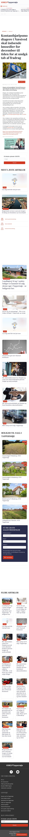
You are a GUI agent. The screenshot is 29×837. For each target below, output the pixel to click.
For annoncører (4, 781)
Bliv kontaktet (8, 557)
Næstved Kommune (5, 806)
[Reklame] (14, 143)
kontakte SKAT (10, 127)
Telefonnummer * (7, 533)
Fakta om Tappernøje (6, 802)
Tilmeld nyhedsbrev (21, 834)
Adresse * (5, 544)
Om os (2, 779)
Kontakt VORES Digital (6, 786)
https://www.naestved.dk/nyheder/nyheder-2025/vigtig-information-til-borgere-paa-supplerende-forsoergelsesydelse (13, 133)
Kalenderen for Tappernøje (7, 800)
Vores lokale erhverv (6, 798)
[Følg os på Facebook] (11, 772)
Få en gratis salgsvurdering (7, 808)
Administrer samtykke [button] (6, 788)
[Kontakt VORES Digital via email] (17, 772)
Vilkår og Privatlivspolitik (7, 784)
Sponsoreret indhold (6, 810)
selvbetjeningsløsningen (13, 114)
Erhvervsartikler (4, 804)
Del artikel (21, 81)
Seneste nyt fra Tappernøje (7, 796)
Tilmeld (14, 162)
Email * (4, 539)
